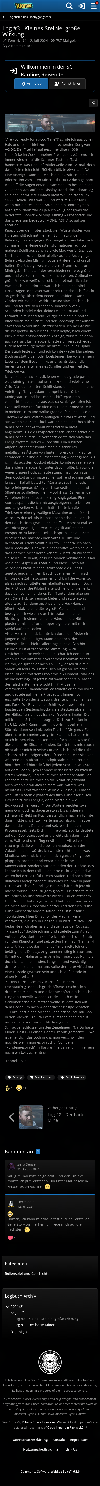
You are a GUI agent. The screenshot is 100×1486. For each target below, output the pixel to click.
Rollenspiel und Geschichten (28, 1273)
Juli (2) (20, 1312)
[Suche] (69, 6)
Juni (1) (21, 1331)
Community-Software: (50, 1471)
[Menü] (94, 6)
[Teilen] (93, 103)
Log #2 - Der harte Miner (66, 1117)
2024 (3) (16, 1306)
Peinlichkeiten (74, 1077)
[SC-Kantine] (23, 6)
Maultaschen (43, 1077)
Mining (17, 1077)
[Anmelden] (81, 6)
